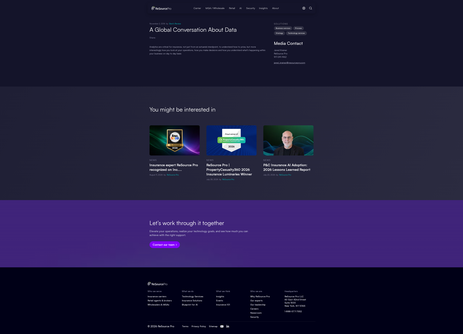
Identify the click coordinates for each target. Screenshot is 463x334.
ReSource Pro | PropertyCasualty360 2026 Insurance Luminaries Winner (229, 169)
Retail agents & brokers (160, 300)
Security (254, 317)
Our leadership (258, 304)
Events (219, 300)
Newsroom (256, 312)
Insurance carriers (157, 296)
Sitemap (213, 326)
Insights (220, 296)
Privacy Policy (198, 326)
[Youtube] (221, 326)
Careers (254, 308)
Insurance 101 (223, 304)
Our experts (256, 300)
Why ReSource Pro (260, 296)
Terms (185, 326)
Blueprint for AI (190, 304)
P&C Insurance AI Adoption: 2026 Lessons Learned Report (286, 167)
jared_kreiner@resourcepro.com (289, 62)
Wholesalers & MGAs (158, 304)
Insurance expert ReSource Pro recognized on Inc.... (174, 167)
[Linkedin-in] (227, 326)
